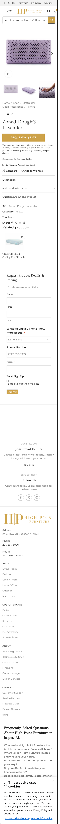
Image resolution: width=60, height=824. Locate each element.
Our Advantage (11, 673)
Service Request (11, 698)
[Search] (49, 11)
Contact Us (8, 626)
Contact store (7, 159)
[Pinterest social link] (13, 3)
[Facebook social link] (4, 3)
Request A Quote (23, 137)
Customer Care (12, 604)
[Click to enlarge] (8, 73)
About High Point (12, 651)
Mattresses (29, 102)
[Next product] (12, 114)
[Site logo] (30, 10)
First (9, 306)
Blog (5, 714)
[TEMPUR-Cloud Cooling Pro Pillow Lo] (14, 242)
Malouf (12, 217)
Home (6, 102)
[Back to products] (8, 114)
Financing (8, 667)
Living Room (9, 568)
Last (9, 320)
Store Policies (10, 637)
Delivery (7, 610)
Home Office (9, 585)
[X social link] (8, 3)
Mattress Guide (10, 703)
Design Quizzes (11, 709)
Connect (8, 687)
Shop (16, 102)
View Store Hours (12, 555)
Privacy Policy (10, 632)
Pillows (31, 106)
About (6, 646)
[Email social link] (20, 223)
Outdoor (7, 590)
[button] (5, 53)
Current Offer (9, 615)
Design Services (11, 678)
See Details (30, 165)
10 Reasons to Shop (13, 657)
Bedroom (7, 574)
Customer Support (12, 692)
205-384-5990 (10, 544)
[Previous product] (4, 114)
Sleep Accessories (12, 106)
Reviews (7, 621)
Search (51, 20)
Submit (12, 391)
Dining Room (10, 579)
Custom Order (10, 662)
